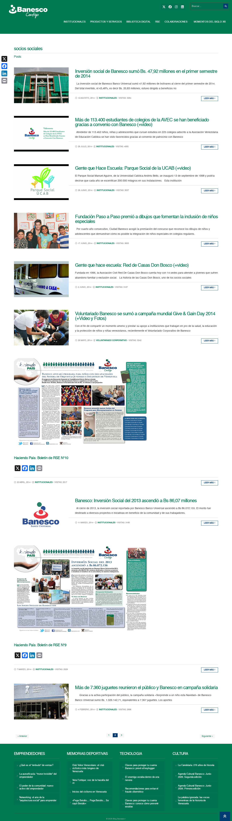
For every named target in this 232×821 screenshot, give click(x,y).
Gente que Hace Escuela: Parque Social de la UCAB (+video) (133, 168)
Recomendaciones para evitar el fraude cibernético (141, 790)
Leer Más (209, 99)
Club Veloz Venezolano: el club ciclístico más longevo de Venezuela (88, 768)
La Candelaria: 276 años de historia (196, 765)
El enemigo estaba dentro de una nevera (142, 778)
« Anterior (22, 736)
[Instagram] (176, 7)
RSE (157, 22)
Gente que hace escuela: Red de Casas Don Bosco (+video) (132, 265)
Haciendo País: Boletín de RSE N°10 (41, 458)
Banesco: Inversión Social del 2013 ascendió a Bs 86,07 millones (136, 501)
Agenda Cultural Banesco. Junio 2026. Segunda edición (194, 775)
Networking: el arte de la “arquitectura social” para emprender (37, 799)
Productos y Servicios (106, 22)
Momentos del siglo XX (210, 22)
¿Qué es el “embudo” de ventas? (36, 765)
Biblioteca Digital (138, 22)
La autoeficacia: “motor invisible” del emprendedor (38, 775)
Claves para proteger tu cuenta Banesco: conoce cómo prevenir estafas (141, 803)
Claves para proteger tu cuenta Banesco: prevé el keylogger (141, 767)
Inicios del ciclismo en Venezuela (89, 792)
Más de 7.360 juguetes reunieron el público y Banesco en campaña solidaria (146, 687)
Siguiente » (207, 736)
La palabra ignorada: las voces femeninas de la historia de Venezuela (194, 800)
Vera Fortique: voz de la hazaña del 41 (90, 781)
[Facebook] (170, 7)
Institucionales (75, 22)
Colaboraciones (176, 22)
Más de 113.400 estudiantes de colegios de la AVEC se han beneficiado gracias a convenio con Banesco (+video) (142, 122)
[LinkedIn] (182, 7)
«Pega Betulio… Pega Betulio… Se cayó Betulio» (90, 802)
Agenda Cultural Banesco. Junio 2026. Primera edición (194, 787)
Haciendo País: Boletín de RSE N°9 (40, 645)
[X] (164, 7)
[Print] (4, 80)
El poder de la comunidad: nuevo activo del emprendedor (36, 787)
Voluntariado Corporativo (111, 341)
